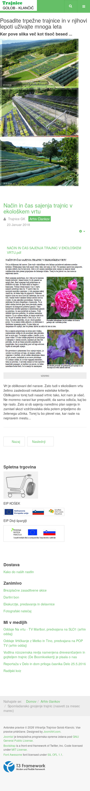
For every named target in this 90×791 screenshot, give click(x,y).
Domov (31, 701)
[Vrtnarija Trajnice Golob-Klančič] (18, 5)
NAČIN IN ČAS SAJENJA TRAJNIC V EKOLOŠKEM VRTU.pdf (44, 250)
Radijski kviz (12, 670)
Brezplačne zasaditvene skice (25, 590)
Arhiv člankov (50, 701)
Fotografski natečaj (17, 611)
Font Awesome (12, 754)
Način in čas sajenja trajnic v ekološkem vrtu (37, 208)
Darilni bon (11, 597)
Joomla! (8, 736)
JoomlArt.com (51, 731)
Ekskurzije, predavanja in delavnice (29, 604)
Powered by (24, 767)
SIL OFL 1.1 (55, 754)
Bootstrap (9, 745)
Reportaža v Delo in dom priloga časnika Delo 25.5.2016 (44, 663)
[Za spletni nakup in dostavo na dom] (45, 484)
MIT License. (19, 749)
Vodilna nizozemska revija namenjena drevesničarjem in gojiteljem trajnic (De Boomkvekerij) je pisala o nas (44, 654)
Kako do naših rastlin (18, 571)
